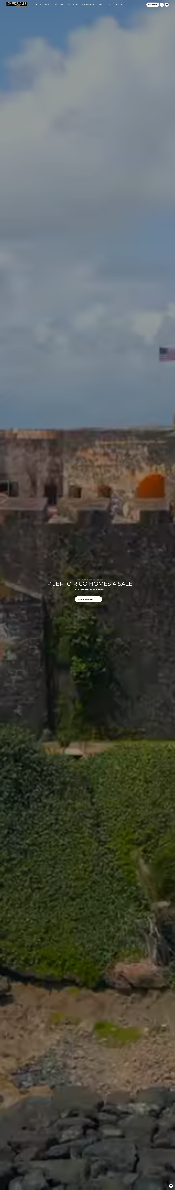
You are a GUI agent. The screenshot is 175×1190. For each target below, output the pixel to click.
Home (35, 4)
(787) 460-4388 (152, 4)
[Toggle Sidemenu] (167, 5)
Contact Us (118, 4)
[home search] (162, 5)
